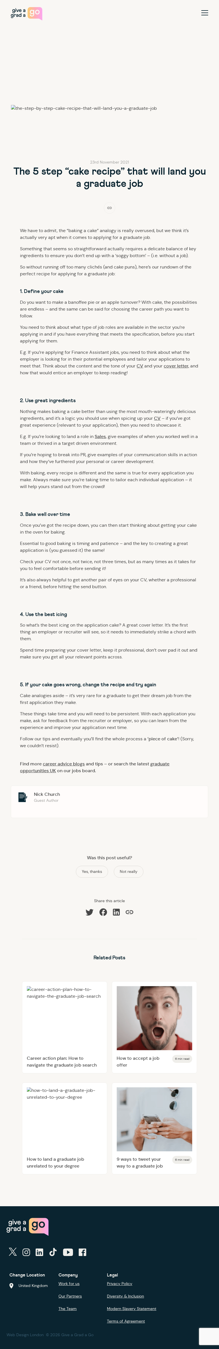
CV (140, 366)
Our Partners (70, 1296)
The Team (67, 1308)
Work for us (69, 1283)
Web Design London (25, 1334)
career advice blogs (64, 764)
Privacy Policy (119, 1283)
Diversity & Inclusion (125, 1296)
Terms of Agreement (126, 1321)
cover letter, (176, 366)
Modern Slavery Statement (131, 1308)
